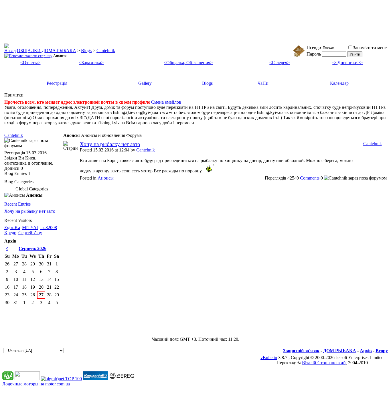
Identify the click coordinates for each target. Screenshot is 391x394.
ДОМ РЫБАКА (339, 350)
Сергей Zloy (30, 232)
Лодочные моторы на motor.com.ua (36, 383)
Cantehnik (105, 50)
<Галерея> (279, 62)
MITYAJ (30, 227)
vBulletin (268, 357)
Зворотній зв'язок (301, 350)
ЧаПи (263, 83)
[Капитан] (95, 378)
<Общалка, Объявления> (188, 62)
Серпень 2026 (32, 248)
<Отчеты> (30, 62)
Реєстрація (57, 83)
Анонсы (106, 178)
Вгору (382, 350)
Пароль (314, 54)
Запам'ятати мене (370, 47)
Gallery (145, 83)
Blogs (86, 50)
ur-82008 (48, 227)
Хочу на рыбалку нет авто (110, 144)
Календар (339, 83)
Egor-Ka (12, 227)
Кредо (10, 232)
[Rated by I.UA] (27, 378)
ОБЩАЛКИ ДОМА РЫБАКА (46, 50)
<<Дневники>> (347, 62)
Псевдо (314, 47)
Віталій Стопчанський (324, 362)
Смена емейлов (166, 102)
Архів (366, 350)
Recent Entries (17, 204)
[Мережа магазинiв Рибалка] (122, 378)
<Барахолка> (91, 62)
